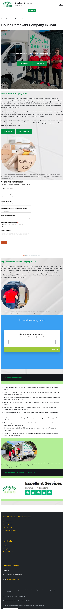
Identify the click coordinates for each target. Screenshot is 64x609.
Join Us (5, 546)
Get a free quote (24, 131)
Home (2, 19)
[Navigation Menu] (61, 4)
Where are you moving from (9, 194)
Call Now (32, 10)
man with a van (7, 311)
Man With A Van (7, 527)
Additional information (6, 230)
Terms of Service (35, 250)
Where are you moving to (9, 201)
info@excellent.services (13, 579)
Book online (8, 131)
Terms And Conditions (9, 552)
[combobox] (16, 211)
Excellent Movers (7, 524)
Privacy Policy (7, 549)
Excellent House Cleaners (9, 530)
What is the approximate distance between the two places (16, 208)
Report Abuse (28, 250)
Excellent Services (8, 521)
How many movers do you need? (10, 215)
